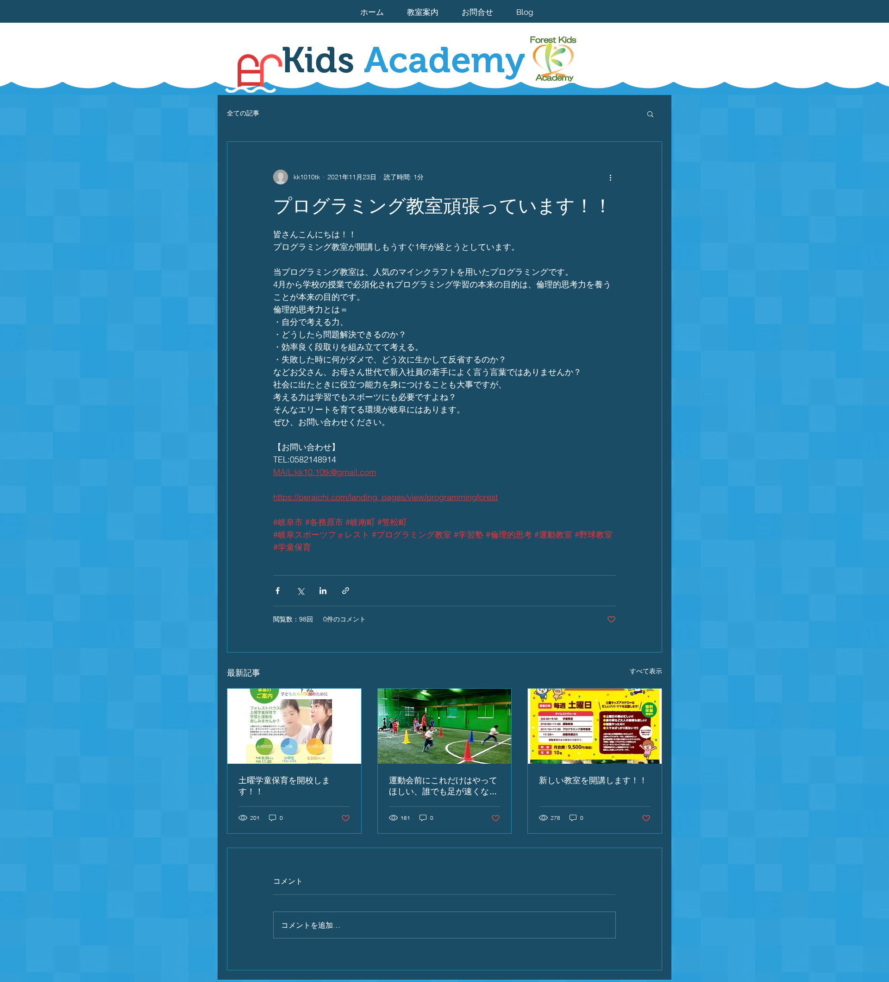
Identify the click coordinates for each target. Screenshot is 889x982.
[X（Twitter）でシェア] (300, 590)
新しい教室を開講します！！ (593, 780)
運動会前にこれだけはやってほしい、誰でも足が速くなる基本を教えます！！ (443, 786)
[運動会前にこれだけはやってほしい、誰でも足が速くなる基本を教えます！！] (445, 726)
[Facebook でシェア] (277, 590)
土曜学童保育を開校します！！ (284, 786)
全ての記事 (243, 113)
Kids (403, 60)
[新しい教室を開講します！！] (595, 726)
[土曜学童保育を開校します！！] (294, 726)
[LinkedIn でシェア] (323, 590)
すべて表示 (646, 671)
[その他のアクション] (610, 177)
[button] (650, 113)
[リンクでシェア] (345, 590)
